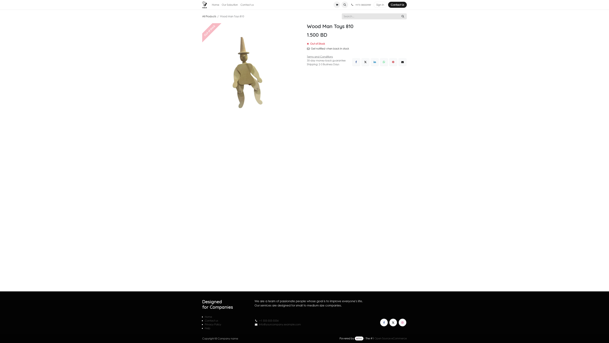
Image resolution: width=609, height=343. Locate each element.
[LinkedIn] (375, 62)
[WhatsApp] (384, 62)
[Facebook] (356, 62)
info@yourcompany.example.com (280, 324)
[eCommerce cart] (337, 4)
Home (208, 316)
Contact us (211, 320)
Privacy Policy (213, 324)
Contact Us (397, 4)
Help (207, 328)
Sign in (380, 4)
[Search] (403, 16)
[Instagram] (402, 322)
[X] (365, 62)
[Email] (402, 62)
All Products (209, 16)
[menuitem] (215, 5)
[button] (344, 4)
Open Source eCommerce (390, 338)
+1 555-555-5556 (269, 320)
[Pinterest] (393, 62)
